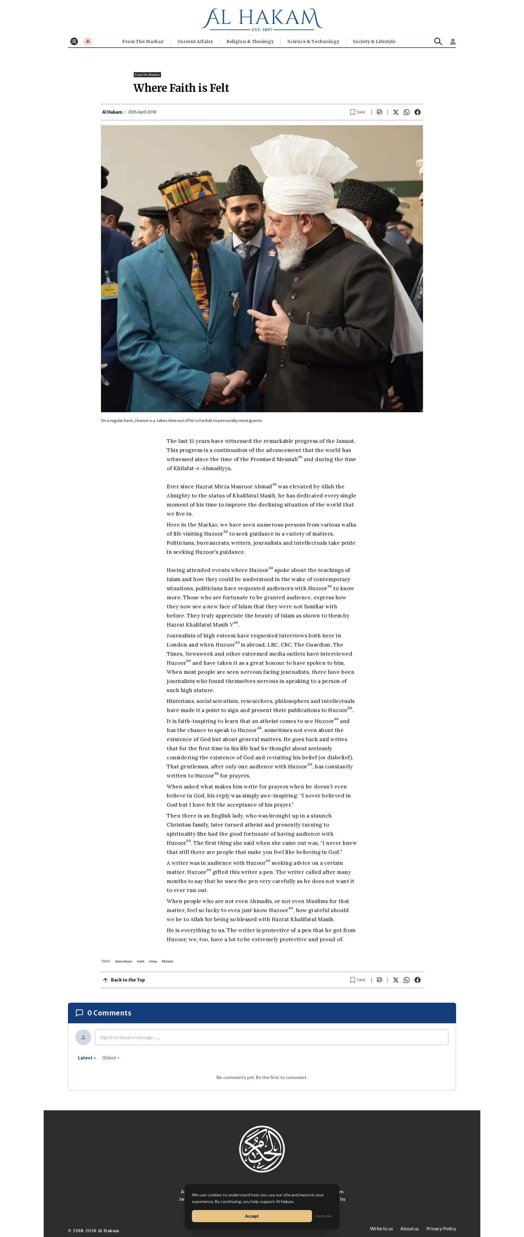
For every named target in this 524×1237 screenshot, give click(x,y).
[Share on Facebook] (418, 112)
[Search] (438, 41)
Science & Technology (313, 41)
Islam (153, 961)
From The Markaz (143, 41)
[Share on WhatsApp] (407, 112)
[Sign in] (453, 41)
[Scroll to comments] (380, 112)
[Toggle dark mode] (88, 41)
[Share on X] (396, 112)
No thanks (324, 1216)
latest (85, 1058)
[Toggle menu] (74, 41)
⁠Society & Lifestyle (374, 41)
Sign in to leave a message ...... (130, 1037)
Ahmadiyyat (123, 961)
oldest (109, 1058)
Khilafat (167, 961)
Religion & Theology (250, 41)
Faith (140, 961)
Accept (252, 1216)
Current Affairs (195, 41)
